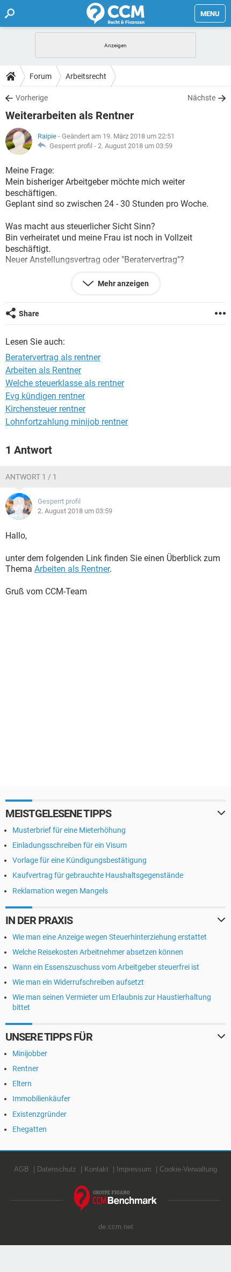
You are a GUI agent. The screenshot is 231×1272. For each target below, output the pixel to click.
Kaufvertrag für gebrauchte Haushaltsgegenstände (97, 875)
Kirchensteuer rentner (45, 409)
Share (29, 313)
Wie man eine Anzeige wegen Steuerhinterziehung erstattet (109, 937)
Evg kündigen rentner (45, 396)
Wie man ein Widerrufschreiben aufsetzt (78, 982)
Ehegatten (29, 1129)
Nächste (201, 97)
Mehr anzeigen (122, 283)
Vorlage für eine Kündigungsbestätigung (79, 860)
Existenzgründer (39, 1114)
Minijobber (29, 1053)
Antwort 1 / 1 (31, 477)
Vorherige (32, 97)
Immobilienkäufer (41, 1098)
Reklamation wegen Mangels (60, 890)
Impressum (134, 1169)
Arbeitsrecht (86, 76)
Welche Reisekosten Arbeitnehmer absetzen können (97, 952)
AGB (21, 1169)
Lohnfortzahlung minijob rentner (66, 422)
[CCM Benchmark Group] (115, 1199)
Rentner (25, 1068)
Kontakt (96, 1169)
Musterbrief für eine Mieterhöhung (69, 830)
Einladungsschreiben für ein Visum (69, 845)
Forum (41, 76)
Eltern (22, 1083)
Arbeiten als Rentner (43, 370)
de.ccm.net (115, 1227)
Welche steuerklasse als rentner (64, 383)
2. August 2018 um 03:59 (135, 146)
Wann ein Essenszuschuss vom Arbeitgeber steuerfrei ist (105, 967)
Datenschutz (56, 1169)
